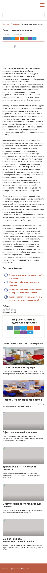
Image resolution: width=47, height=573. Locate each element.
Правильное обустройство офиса (22, 399)
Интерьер (15, 24)
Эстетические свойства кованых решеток (22, 505)
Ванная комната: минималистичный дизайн (18, 540)
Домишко (8, 3)
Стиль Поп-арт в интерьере (19, 367)
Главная (6, 24)
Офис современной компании (20, 432)
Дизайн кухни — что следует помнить (19, 468)
